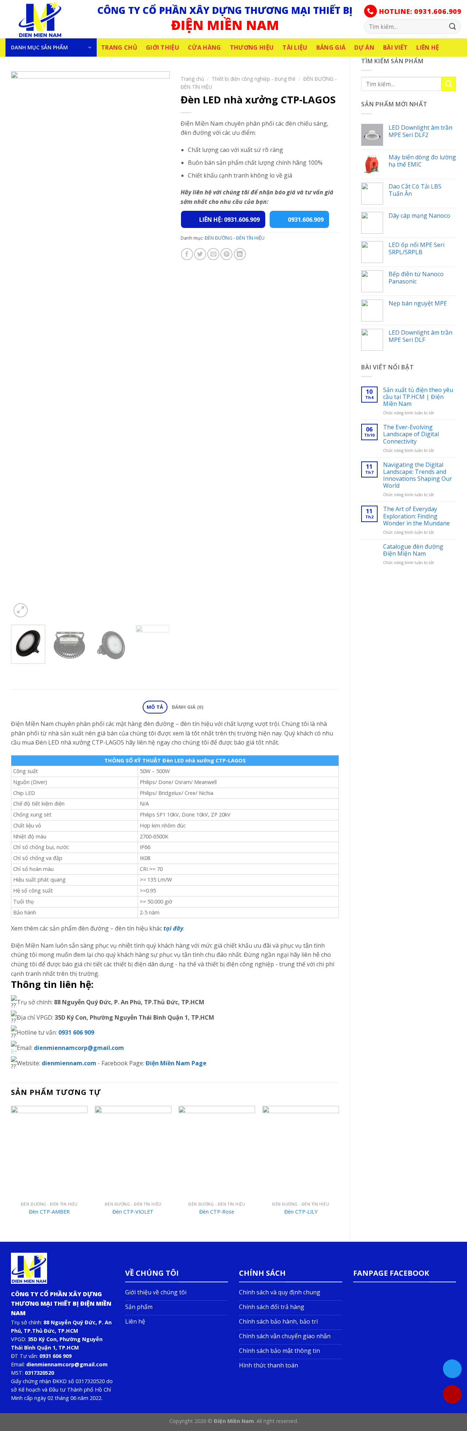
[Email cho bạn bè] (213, 254)
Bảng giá (331, 47)
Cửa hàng (204, 47)
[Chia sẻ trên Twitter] (200, 254)
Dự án (364, 47)
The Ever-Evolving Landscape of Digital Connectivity (411, 434)
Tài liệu (295, 47)
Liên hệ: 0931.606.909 (229, 220)
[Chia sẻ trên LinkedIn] (240, 254)
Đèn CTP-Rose (216, 1212)
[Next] (157, 345)
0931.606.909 (306, 220)
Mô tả (155, 707)
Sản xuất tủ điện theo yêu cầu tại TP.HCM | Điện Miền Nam (418, 397)
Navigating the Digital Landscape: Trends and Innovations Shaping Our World (417, 475)
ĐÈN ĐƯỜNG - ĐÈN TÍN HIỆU (235, 238)
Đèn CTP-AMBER (49, 1212)
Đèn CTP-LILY (300, 1212)
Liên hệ (427, 47)
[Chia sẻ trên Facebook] (187, 254)
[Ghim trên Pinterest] (226, 254)
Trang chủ (119, 47)
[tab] (155, 707)
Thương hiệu (252, 47)
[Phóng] (20, 610)
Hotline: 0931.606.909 (419, 11)
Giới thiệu (162, 47)
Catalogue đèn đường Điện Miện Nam (413, 550)
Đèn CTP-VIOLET (133, 1212)
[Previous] (23, 345)
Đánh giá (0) (187, 707)
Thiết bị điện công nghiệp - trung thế (254, 78)
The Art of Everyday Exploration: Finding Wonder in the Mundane (416, 516)
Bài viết (395, 47)
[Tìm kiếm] (452, 26)
